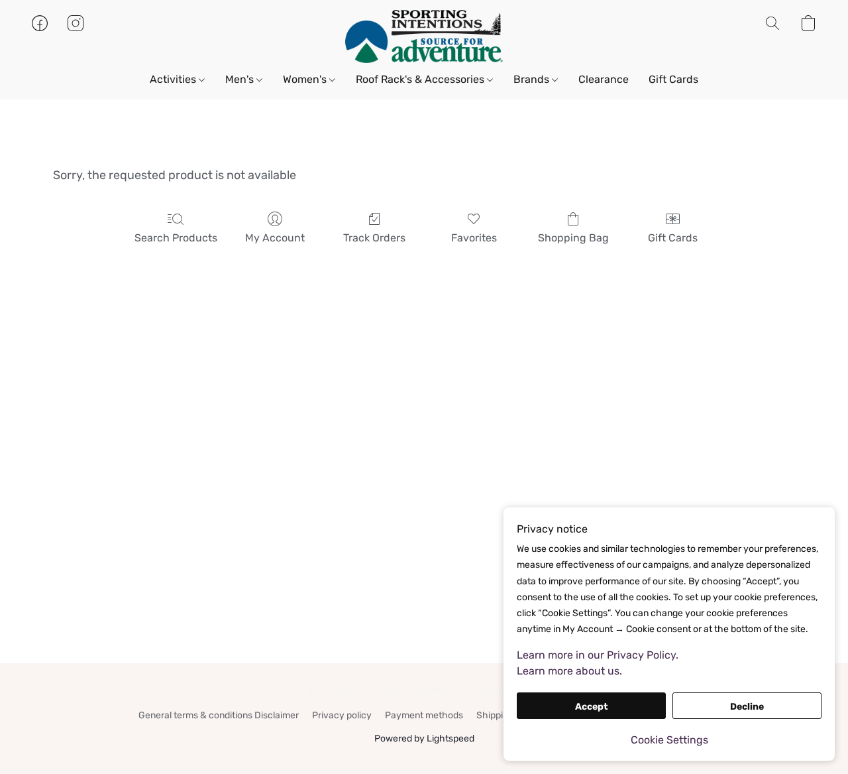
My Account (275, 237)
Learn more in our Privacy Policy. (597, 655)
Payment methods (424, 715)
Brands (532, 79)
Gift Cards (673, 79)
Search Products (175, 237)
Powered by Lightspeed (424, 738)
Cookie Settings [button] (669, 740)
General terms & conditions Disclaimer (218, 715)
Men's (240, 79)
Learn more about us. (569, 671)
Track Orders (374, 237)
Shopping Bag (573, 237)
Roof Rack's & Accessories (421, 79)
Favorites (474, 237)
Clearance (603, 79)
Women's (306, 79)
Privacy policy (342, 715)
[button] (424, 36)
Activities (174, 79)
